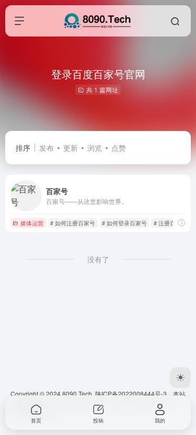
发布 (46, 147)
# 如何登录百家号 (124, 223)
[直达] (181, 222)
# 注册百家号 (170, 223)
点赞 (118, 147)
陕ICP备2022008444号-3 (131, 393)
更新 (70, 147)
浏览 (94, 147)
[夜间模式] (180, 377)
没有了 (98, 259)
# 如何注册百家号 (72, 223)
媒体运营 (31, 223)
